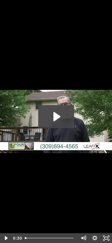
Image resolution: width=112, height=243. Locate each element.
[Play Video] (5, 238)
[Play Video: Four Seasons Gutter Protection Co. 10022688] (56, 116)
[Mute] (83, 238)
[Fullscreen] (106, 238)
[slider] (50, 238)
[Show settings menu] (95, 238)
